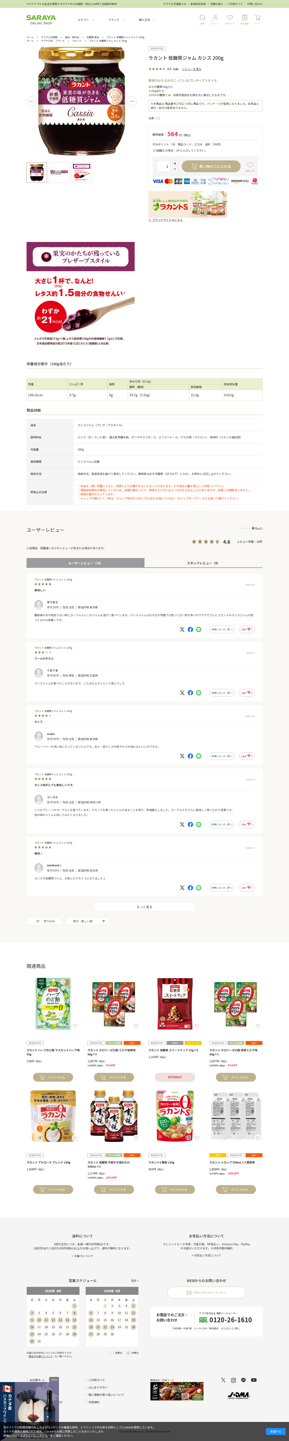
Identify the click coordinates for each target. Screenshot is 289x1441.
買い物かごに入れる (215, 166)
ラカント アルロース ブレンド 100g (48, 1162)
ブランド (113, 20)
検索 (202, 23)
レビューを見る (191, 69)
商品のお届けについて (40, 1356)
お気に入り (230, 23)
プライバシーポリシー (36, 1435)
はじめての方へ (98, 1387)
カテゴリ (83, 20)
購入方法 (144, 20)
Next (132, 101)
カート (257, 23)
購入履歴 (245, 23)
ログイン (215, 23)
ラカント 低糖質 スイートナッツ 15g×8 (173, 1050)
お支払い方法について (207, 1255)
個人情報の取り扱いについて (106, 1395)
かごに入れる (57, 1077)
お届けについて (83, 1256)
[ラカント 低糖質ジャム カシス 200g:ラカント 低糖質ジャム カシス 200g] (82, 101)
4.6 (226, 541)
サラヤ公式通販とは (174, 4)
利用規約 (93, 1402)
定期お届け (216, 4)
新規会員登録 (198, 4)
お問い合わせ (254, 4)
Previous (31, 101)
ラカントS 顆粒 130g (161, 1162)
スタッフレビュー (203, 563)
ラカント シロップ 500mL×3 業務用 (232, 1162)
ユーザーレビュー (85, 563)
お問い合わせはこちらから (209, 1292)
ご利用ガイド (235, 4)
